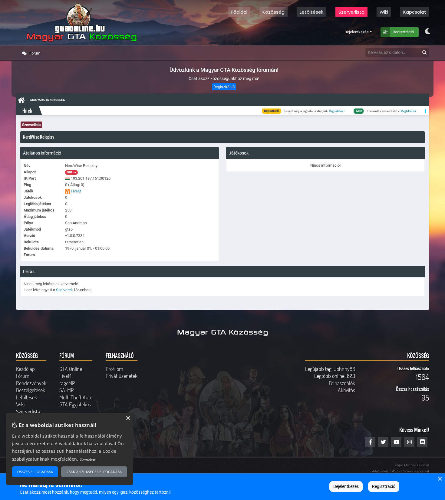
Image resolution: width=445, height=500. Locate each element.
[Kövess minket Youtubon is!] (396, 442)
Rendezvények (31, 383)
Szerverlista (351, 12)
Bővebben (88, 459)
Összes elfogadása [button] (35, 471)
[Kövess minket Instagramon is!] (409, 442)
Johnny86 (344, 368)
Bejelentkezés (356, 32)
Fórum (34, 53)
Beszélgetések (30, 390)
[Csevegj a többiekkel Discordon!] (422, 442)
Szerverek (64, 290)
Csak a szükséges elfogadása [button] (94, 471)
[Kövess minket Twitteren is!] (383, 442)
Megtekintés (371, 110)
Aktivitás (346, 390)
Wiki (20, 404)
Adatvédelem (381, 471)
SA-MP (66, 390)
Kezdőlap (25, 368)
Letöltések (311, 12)
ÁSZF (396, 471)
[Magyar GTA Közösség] (80, 22)
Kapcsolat (414, 12)
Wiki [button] (384, 12)
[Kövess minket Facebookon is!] (370, 442)
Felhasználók (342, 383)
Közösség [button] (273, 12)
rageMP (67, 383)
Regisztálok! (300, 110)
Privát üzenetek (121, 375)
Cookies (407, 471)
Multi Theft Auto (75, 397)
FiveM (76, 191)
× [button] (439, 479)
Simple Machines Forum (411, 465)
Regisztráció (403, 32)
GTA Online (70, 368)
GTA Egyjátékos (75, 404)
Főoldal (239, 12)
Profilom (114, 368)
